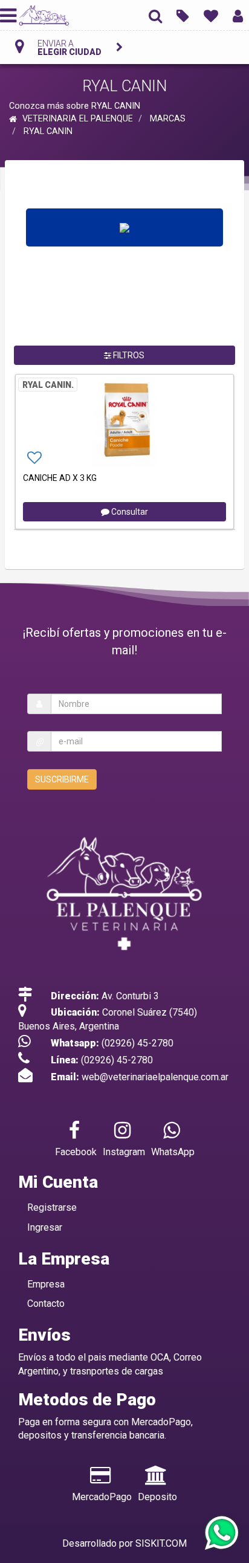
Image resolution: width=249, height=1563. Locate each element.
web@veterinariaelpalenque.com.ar (155, 1077)
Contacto (46, 1303)
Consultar (128, 512)
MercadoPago (102, 1497)
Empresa (46, 1284)
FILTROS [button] (127, 355)
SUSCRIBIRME (62, 779)
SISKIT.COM (161, 1543)
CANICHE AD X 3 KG (60, 478)
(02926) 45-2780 (137, 1043)
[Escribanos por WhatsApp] (221, 1533)
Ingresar (44, 1227)
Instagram (124, 1152)
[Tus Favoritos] (211, 15)
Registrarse (52, 1207)
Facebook (76, 1152)
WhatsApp (173, 1152)
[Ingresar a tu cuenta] (238, 15)
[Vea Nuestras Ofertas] (182, 15)
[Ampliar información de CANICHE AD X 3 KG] (124, 421)
